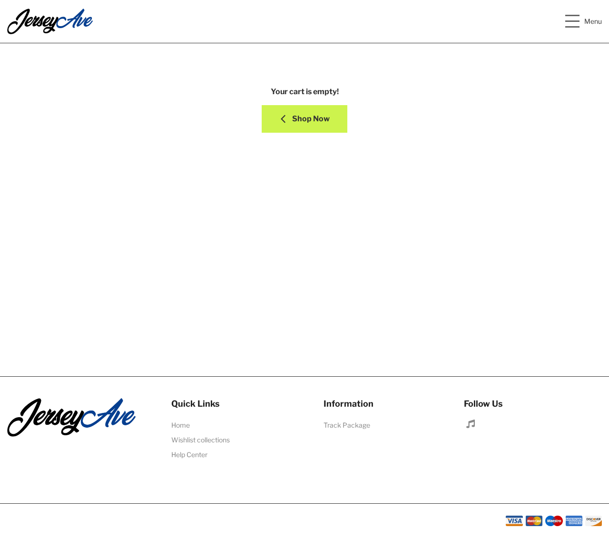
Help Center (189, 454)
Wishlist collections (200, 440)
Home (180, 425)
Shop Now (310, 118)
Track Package (347, 425)
